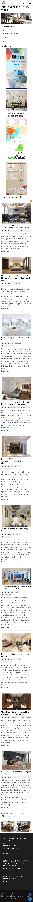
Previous (17, 813)
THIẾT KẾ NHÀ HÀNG (10, 34)
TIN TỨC (6, 38)
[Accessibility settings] (23, 2)
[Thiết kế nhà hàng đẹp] (3, 3)
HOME (5, 30)
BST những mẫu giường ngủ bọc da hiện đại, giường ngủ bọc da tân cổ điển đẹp (16, 278)
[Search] (26, 3)
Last (14, 816)
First (12, 813)
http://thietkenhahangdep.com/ (12, 896)
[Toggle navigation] (30, 2)
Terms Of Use (14, 898)
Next (10, 816)
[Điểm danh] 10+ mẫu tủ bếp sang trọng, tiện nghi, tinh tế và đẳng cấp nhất (15, 461)
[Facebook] (30, 894)
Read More (5, 251)
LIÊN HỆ (6, 41)
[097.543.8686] (30, 899)
